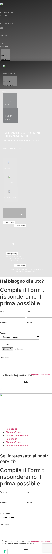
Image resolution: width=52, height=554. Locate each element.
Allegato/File (5, 345)
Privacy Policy (9, 222)
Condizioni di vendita (17, 435)
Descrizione (4, 357)
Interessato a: (5, 513)
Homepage (11, 428)
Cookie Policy (20, 225)
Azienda (3, 312)
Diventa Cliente (14, 432)
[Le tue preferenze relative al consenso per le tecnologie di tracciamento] (4, 551)
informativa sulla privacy (41, 374)
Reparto (3, 333)
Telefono (3, 323)
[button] (8, 168)
